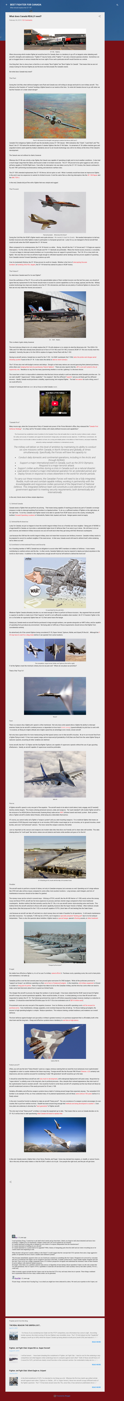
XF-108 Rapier (92, 175)
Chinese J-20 (85, 1071)
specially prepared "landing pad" (71, 916)
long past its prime (24, 986)
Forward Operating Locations (25, 515)
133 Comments (27, 20)
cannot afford (56, 973)
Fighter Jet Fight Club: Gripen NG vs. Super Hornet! (29, 1348)
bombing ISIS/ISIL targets (26, 265)
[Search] (117, 5)
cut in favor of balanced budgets (55, 983)
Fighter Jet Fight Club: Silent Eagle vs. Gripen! (27, 1371)
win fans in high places (70, 1020)
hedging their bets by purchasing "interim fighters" (37, 367)
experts (69, 377)
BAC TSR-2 (15, 178)
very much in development (48, 1079)
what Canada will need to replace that (49, 1114)
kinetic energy (65, 727)
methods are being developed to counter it (80, 1104)
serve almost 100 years (84, 1094)
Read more (96, 1342)
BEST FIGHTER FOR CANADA (25, 4)
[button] (99, 16)
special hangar (63, 918)
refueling (77, 918)
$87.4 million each (77, 1000)
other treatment (93, 918)
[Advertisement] (112, 41)
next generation (42, 1106)
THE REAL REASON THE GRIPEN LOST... (25, 1325)
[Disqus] (55, 1208)
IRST (61, 812)
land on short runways (60, 360)
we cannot (79, 379)
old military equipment (86, 983)
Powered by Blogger (63, 1396)
